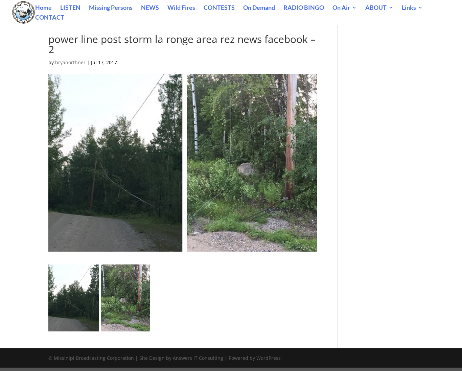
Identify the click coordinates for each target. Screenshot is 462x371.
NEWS (150, 8)
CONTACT (49, 18)
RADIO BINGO (303, 8)
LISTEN (70, 8)
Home (43, 8)
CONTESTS (219, 8)
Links (409, 8)
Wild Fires (181, 8)
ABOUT (376, 8)
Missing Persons (111, 8)
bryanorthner (70, 62)
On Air (341, 8)
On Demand (259, 8)
